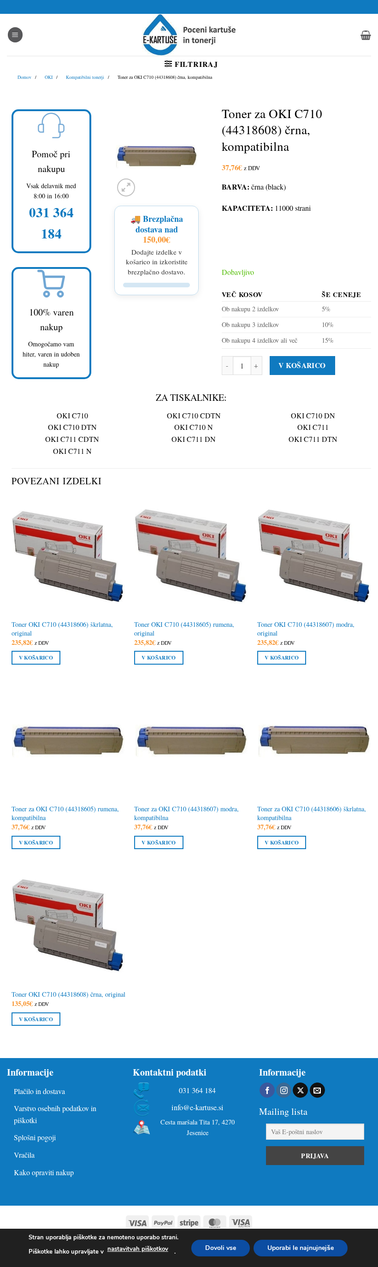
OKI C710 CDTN (194, 415)
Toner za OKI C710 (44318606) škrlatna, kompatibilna (311, 813)
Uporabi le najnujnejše (300, 1247)
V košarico (302, 365)
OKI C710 (72, 415)
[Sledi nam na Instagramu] (283, 1090)
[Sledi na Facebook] (267, 1090)
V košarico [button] (36, 657)
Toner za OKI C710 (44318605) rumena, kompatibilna (65, 813)
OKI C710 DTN (72, 427)
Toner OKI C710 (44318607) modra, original (305, 628)
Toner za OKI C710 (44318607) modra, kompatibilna (186, 813)
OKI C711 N (72, 451)
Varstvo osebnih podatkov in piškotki (55, 1114)
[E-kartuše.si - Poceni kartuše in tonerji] (189, 35)
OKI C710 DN (313, 415)
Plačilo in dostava (39, 1091)
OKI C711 (313, 427)
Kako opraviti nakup (44, 1172)
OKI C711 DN (193, 439)
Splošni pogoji (35, 1137)
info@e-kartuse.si (197, 1107)
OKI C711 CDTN (72, 439)
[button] (15, 34)
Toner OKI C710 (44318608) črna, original (68, 994)
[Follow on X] (300, 1090)
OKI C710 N (193, 427)
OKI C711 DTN (313, 439)
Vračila (24, 1155)
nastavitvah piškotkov (137, 1249)
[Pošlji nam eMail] (317, 1090)
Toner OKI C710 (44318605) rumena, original (184, 628)
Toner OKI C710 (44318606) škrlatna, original (62, 628)
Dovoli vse (220, 1247)
